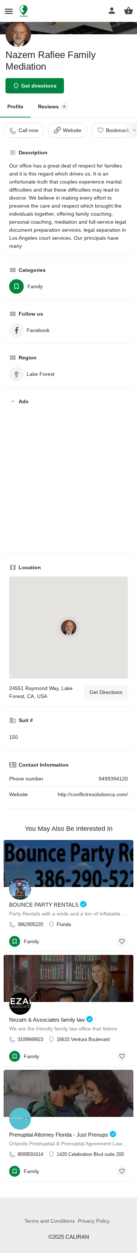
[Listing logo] (18, 34)
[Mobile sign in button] (112, 10)
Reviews (51, 106)
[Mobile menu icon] (9, 11)
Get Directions (106, 692)
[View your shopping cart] (128, 10)
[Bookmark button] (122, 941)
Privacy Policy (94, 1221)
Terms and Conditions (49, 1221)
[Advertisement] (68, 478)
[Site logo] (24, 11)
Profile (15, 106)
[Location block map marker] (68, 627)
